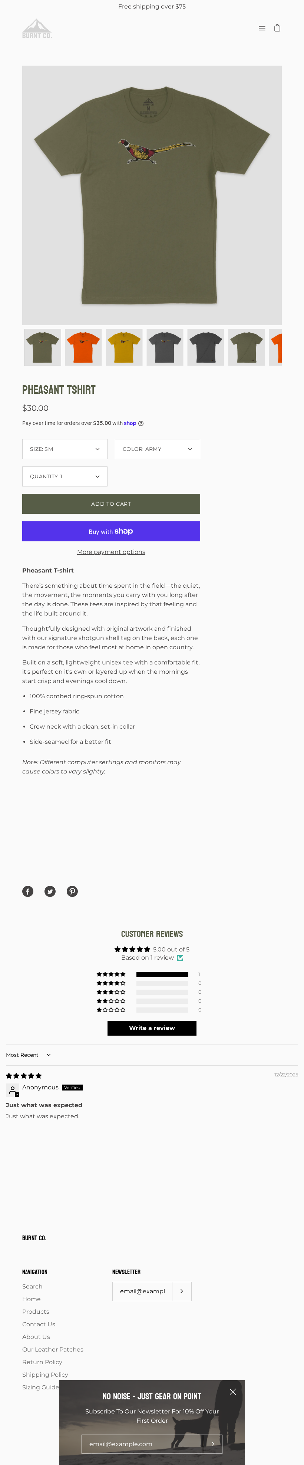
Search (32, 1286)
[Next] (282, 195)
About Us (36, 1336)
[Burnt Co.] (37, 28)
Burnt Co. (34, 1238)
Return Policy (42, 1362)
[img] (24, 1075)
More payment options (111, 551)
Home (31, 1299)
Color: (142, 449)
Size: (41, 449)
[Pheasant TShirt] (42, 347)
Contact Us (38, 1324)
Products (35, 1311)
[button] (111, 974)
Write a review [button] (152, 1028)
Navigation (34, 1272)
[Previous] (22, 195)
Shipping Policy (45, 1374)
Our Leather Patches (52, 1349)
